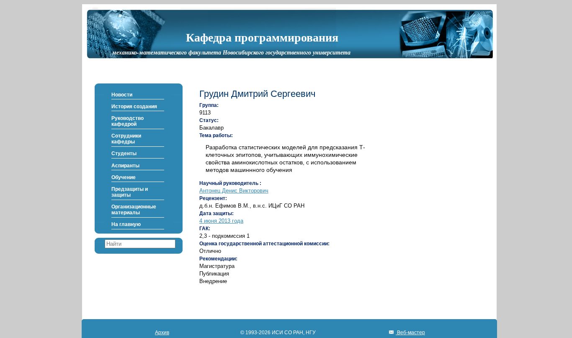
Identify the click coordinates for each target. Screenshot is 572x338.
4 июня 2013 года (221, 221)
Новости (121, 95)
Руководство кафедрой (127, 121)
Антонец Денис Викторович (233, 190)
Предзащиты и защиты (129, 192)
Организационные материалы (133, 210)
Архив (162, 332)
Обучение (123, 177)
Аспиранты (125, 166)
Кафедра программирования (262, 37)
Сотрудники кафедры (126, 139)
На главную (126, 224)
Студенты (124, 153)
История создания (134, 106)
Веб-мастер (410, 332)
